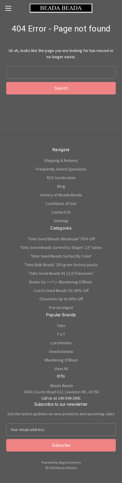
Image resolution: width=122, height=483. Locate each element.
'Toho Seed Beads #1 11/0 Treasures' (61, 273)
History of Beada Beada (61, 195)
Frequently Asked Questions (61, 169)
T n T (61, 334)
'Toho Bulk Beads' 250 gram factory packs (61, 264)
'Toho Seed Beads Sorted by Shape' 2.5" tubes (61, 247)
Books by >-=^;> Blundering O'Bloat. (61, 282)
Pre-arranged (61, 307)
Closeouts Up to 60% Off (61, 299)
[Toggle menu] (8, 8)
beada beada (61, 351)
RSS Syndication (61, 177)
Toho (61, 325)
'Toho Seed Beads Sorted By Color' (61, 256)
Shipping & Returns (61, 160)
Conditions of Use (61, 203)
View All (61, 368)
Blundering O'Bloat (61, 360)
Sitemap (61, 220)
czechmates (61, 342)
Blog (61, 186)
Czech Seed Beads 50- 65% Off (61, 290)
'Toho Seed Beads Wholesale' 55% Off (61, 238)
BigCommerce (70, 462)
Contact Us (61, 212)
